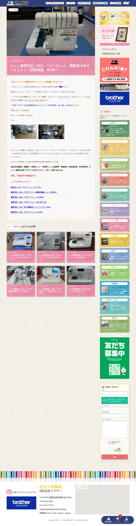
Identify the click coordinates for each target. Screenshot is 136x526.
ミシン (114, 205)
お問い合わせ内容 (105, 419)
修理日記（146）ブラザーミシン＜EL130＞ (27, 212)
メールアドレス (105, 405)
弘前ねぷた (114, 267)
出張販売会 (114, 236)
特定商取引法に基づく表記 (111, 53)
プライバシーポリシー (109, 49)
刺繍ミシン (114, 251)
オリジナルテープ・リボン (115, 141)
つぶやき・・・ (114, 123)
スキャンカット (114, 175)
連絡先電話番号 (105, 412)
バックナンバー (114, 190)
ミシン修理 (13, 10)
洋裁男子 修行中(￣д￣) (114, 300)
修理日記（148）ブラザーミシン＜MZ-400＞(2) (28, 202)
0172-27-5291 (47, 501)
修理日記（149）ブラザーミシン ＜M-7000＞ (28, 197)
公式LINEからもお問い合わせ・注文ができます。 (116, 400)
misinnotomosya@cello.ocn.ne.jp (53, 509)
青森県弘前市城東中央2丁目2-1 (60, 497)
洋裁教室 (115, 283)
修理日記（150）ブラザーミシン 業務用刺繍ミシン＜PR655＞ (34, 192)
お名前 (103, 390)
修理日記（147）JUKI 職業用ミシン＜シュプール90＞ (31, 207)
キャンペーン (114, 160)
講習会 (114, 318)
